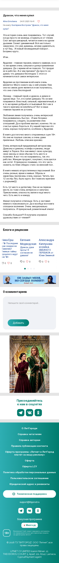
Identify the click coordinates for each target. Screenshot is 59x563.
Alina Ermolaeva (10, 21)
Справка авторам (29, 440)
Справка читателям (29, 434)
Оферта (29, 460)
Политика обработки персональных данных (29, 472)
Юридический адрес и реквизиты (30, 484)
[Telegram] (21, 510)
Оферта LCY (29, 466)
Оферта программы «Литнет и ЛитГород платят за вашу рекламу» (29, 453)
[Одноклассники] (38, 510)
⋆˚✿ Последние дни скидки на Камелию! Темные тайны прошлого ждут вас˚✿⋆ (10, 250)
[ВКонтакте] (29, 510)
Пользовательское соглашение (29, 478)
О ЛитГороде (29, 428)
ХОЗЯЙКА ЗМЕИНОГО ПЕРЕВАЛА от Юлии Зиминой (46, 251)
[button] (24, 268)
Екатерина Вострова (21, 25)
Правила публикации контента (29, 446)
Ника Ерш (7, 240)
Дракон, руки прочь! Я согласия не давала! (27, 251)
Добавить (18, 322)
